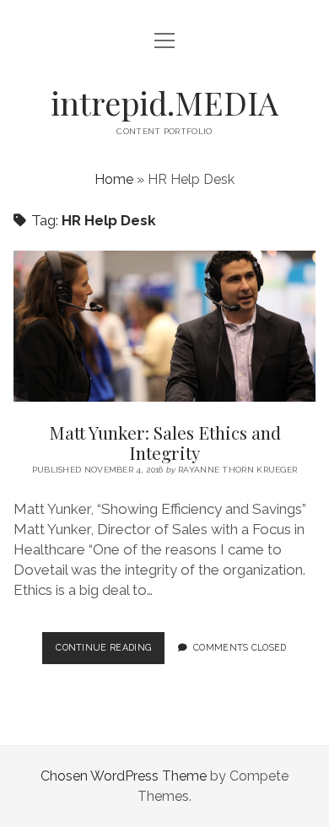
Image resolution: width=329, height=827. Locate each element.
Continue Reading (110, 652)
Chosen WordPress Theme (123, 776)
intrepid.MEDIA (164, 102)
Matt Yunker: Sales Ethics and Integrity (164, 326)
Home (113, 179)
